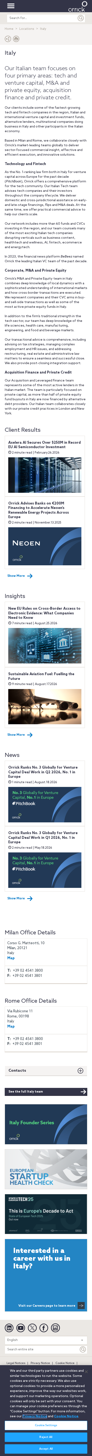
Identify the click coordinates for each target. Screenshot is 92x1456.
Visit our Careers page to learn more (46, 1306)
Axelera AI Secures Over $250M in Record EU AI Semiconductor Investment (44, 445)
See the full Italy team (25, 1092)
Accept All (46, 1449)
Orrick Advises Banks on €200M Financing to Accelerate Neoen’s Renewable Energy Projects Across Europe (38, 510)
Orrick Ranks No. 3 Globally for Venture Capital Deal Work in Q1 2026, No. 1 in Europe (43, 837)
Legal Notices (16, 1363)
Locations (26, 29)
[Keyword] (83, 1349)
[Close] (86, 1372)
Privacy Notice (40, 1363)
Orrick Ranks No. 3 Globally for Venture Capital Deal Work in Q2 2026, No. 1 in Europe (43, 772)
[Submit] (81, 18)
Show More (16, 576)
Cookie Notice (65, 1363)
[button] (8, 40)
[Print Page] (16, 40)
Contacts (17, 1070)
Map (11, 958)
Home (9, 29)
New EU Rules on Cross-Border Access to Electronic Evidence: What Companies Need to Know (44, 613)
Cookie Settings (46, 1425)
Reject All (45, 1437)
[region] (46, 1410)
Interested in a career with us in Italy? (42, 1259)
